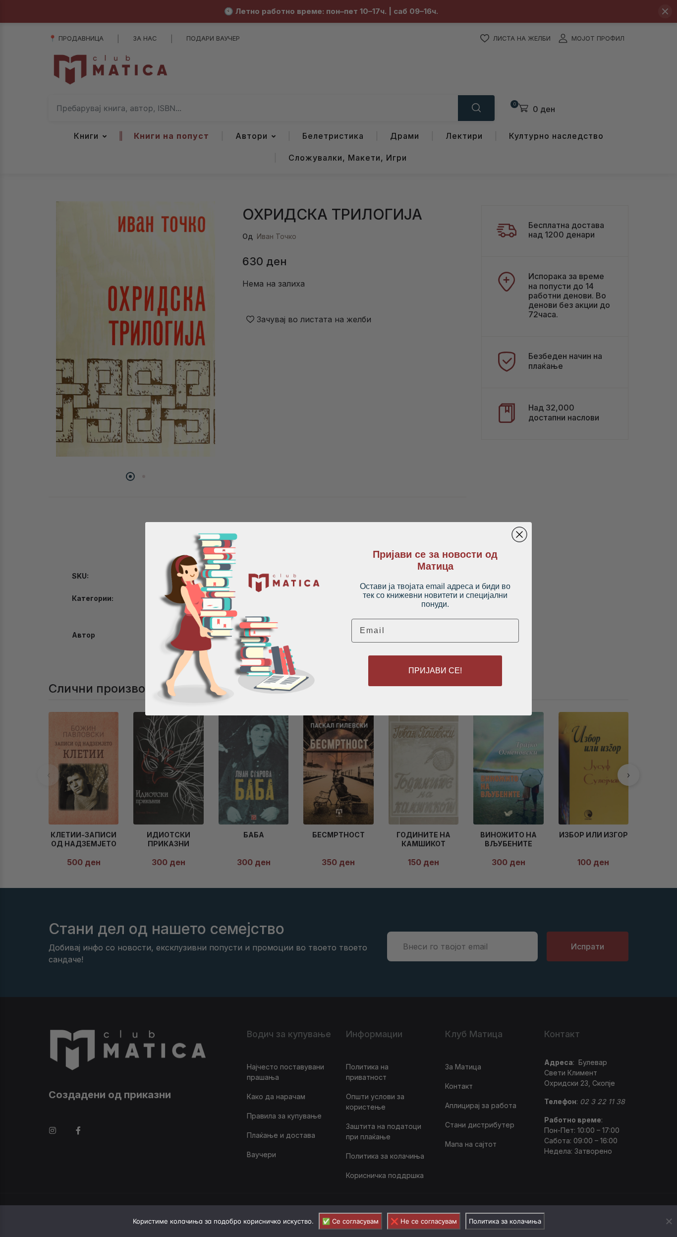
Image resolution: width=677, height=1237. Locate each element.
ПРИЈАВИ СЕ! (435, 670)
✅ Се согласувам (350, 1221)
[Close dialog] (519, 534)
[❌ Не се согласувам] (669, 1221)
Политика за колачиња (505, 1221)
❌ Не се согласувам (424, 1221)
